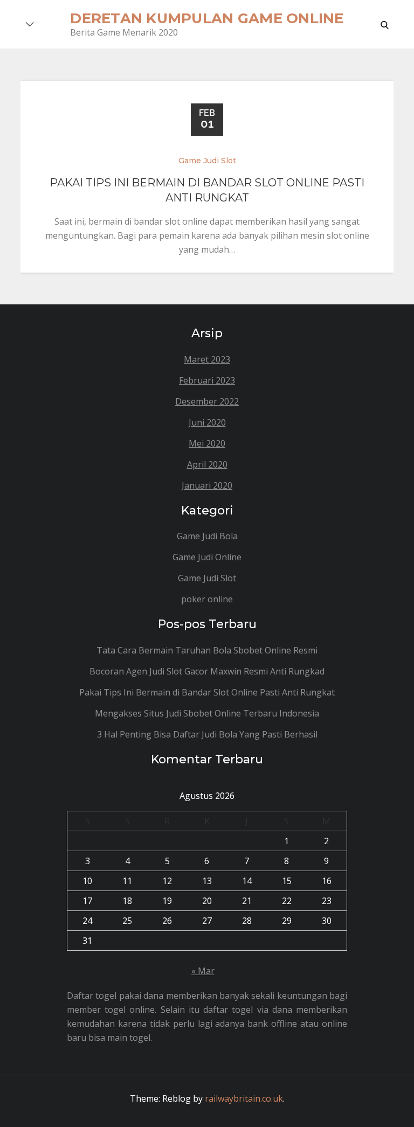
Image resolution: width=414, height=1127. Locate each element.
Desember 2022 (207, 401)
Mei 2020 (207, 443)
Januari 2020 (207, 485)
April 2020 (207, 464)
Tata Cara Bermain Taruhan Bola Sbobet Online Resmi (207, 650)
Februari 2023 (207, 380)
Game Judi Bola (207, 536)
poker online (207, 599)
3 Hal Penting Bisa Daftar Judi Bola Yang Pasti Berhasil (207, 734)
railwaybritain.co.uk (244, 1098)
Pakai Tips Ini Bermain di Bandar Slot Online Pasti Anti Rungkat (207, 692)
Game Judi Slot (207, 160)
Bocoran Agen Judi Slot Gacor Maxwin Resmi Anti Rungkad (207, 671)
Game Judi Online (207, 557)
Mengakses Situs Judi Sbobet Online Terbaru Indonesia (207, 713)
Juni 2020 (207, 422)
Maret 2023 (207, 359)
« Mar (203, 971)
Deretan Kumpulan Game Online (206, 18)
